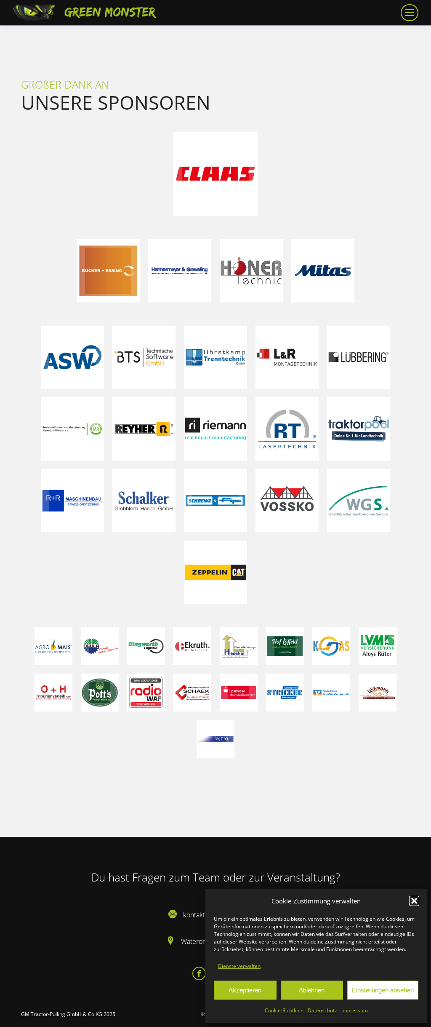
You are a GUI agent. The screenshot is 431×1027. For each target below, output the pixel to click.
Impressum (354, 1010)
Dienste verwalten (239, 966)
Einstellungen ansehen (383, 990)
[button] (414, 901)
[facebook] (199, 973)
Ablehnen (312, 990)
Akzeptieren (245, 990)
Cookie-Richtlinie (284, 1010)
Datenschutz (322, 1010)
